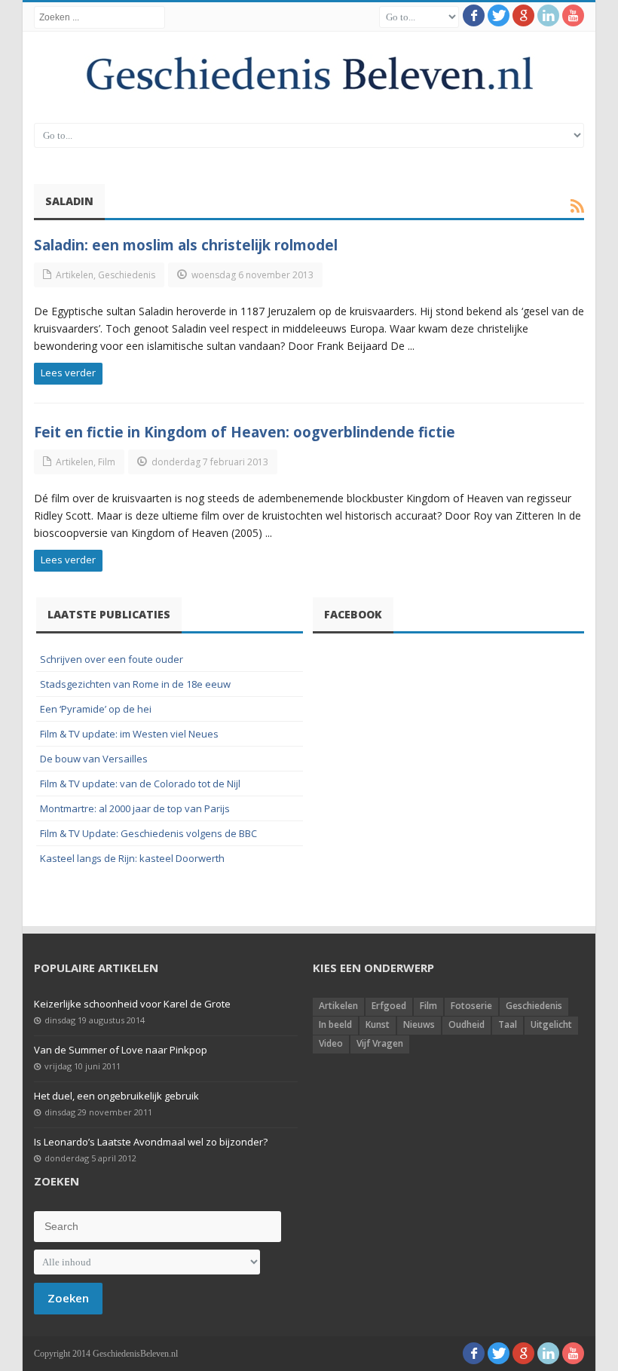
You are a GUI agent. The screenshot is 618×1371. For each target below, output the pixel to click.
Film (106, 461)
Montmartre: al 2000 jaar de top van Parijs (135, 808)
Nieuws (419, 1024)
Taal (507, 1024)
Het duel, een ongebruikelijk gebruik (116, 1096)
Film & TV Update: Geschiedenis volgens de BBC (148, 833)
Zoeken (68, 1297)
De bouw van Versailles (94, 758)
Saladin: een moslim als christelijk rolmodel (186, 244)
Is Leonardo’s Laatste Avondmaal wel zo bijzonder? (151, 1142)
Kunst (378, 1024)
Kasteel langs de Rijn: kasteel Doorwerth (132, 858)
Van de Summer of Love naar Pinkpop (120, 1050)
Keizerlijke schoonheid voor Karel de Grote (132, 1004)
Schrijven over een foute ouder (111, 659)
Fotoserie (471, 1005)
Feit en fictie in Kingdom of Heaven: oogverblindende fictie (244, 431)
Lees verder (68, 372)
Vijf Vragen (379, 1043)
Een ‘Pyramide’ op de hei (95, 709)
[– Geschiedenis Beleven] (309, 73)
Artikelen (74, 274)
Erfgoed (389, 1005)
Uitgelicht (551, 1024)
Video (331, 1043)
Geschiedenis (126, 274)
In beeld (335, 1024)
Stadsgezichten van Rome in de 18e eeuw (135, 684)
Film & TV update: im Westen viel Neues (129, 734)
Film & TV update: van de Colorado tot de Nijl (140, 783)
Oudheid (466, 1024)
